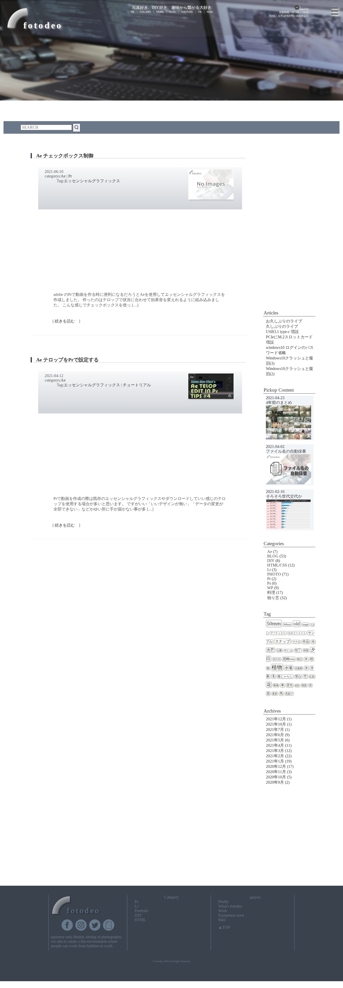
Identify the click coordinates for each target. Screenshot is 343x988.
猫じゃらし (285, 676)
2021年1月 (275, 761)
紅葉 (311, 676)
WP (270, 588)
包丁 (298, 650)
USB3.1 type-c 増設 (282, 332)
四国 (305, 650)
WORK (160, 11)
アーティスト (277, 633)
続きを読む (66, 321)
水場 (288, 668)
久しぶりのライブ (282, 326)
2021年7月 (275, 729)
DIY (270, 560)
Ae (63, 176)
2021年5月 (275, 740)
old (297, 623)
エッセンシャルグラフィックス (92, 181)
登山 (298, 676)
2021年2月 (275, 756)
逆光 (290, 685)
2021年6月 (275, 735)
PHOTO (274, 574)
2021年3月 (275, 750)
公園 (279, 650)
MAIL (210, 11)
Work (222, 911)
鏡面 (297, 685)
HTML (140, 920)
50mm (274, 623)
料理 (271, 592)
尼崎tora (289, 659)
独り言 (273, 598)
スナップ (282, 641)
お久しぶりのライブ (284, 321)
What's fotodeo (230, 906)
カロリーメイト (297, 633)
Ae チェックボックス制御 (64, 155)
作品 (306, 641)
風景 (274, 693)
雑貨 (304, 685)
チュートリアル (137, 385)
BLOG (172, 11)
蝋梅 (275, 685)
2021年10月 (276, 724)
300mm (287, 624)
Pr (70, 176)
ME (132, 11)
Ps (269, 583)
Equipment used (231, 915)
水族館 (298, 668)
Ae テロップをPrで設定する (67, 359)
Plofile (223, 902)
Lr (269, 570)
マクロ (296, 641)
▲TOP (224, 927)
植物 (277, 667)
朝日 (299, 659)
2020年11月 (276, 772)
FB (199, 11)
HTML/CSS (277, 565)
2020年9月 (275, 782)
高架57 (289, 693)
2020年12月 (276, 766)
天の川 (276, 659)
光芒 (270, 650)
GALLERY (145, 11)
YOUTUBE (187, 11)
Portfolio (141, 911)
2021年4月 (275, 745)
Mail (221, 920)
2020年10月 (276, 777)
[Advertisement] (289, 226)
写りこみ (288, 650)
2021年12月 (276, 719)
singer (305, 624)
